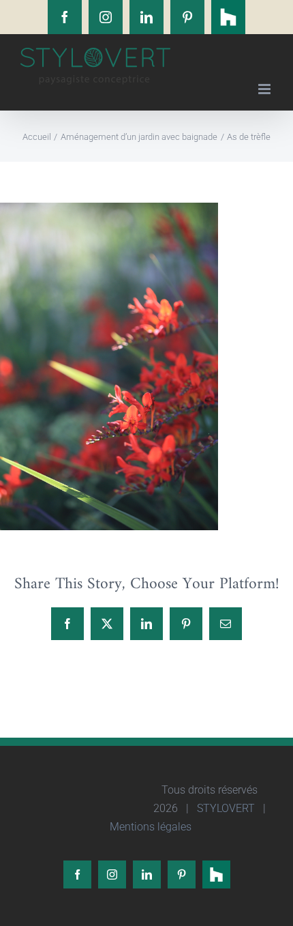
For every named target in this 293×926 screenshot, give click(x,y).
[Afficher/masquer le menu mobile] (265, 89)
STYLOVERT (224, 808)
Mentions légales (149, 826)
